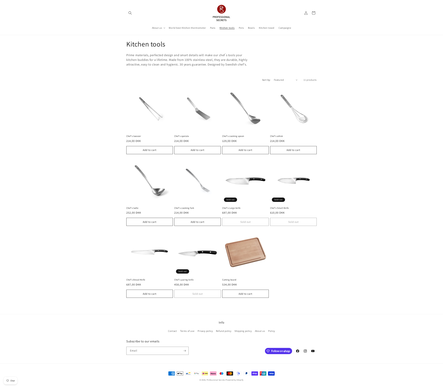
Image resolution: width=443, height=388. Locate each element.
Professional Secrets (216, 380)
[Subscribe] (184, 351)
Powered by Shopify (234, 380)
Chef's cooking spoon (233, 136)
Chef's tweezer (133, 136)
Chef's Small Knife (279, 208)
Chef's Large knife (231, 208)
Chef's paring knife (183, 279)
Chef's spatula (181, 136)
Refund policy (223, 331)
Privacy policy (205, 331)
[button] (130, 13)
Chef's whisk (276, 136)
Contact (172, 331)
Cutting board (229, 279)
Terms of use (187, 331)
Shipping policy (243, 331)
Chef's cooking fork (184, 208)
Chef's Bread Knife (135, 279)
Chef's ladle (132, 208)
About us (260, 331)
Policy (271, 331)
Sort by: (266, 79)
